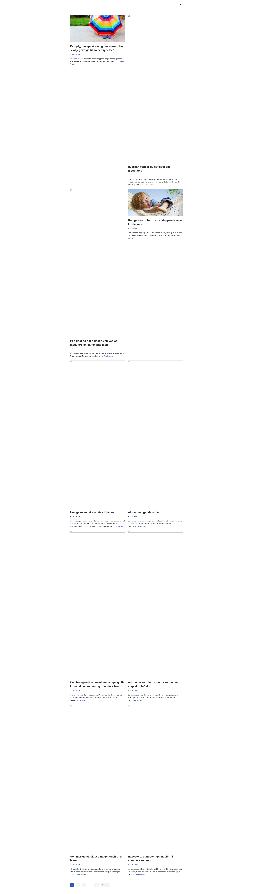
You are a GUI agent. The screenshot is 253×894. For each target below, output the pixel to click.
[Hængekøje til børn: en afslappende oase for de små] (155, 202)
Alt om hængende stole (143, 512)
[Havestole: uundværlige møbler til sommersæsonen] (155, 779)
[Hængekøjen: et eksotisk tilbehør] (97, 434)
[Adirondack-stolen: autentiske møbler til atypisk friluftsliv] (155, 605)
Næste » (105, 884)
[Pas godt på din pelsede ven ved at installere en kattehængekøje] (97, 263)
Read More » (150, 185)
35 (96, 884)
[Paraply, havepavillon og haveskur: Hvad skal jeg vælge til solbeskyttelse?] (97, 28)
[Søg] (176, 4)
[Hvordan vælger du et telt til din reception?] (155, 89)
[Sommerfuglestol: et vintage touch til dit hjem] (97, 779)
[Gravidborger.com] (77, 4)
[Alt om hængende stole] (155, 434)
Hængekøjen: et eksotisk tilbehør (92, 512)
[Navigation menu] (180, 4)
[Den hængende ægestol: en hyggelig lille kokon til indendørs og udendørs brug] (97, 605)
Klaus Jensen (76, 54)
